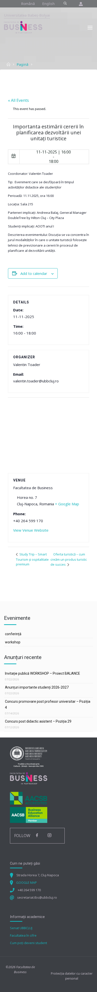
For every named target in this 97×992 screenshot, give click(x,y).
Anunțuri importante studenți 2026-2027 (37, 687)
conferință (13, 634)
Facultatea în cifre (23, 935)
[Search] (65, 3)
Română (28, 3)
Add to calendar (33, 273)
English (48, 3)
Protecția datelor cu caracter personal (72, 976)
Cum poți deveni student (28, 943)
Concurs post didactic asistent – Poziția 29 (38, 721)
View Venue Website (30, 530)
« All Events (18, 100)
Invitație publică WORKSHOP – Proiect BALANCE (42, 673)
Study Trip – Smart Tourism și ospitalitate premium (32, 559)
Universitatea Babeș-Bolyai (27, 15)
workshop (12, 642)
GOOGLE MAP (26, 882)
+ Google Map (67, 503)
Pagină (22, 64)
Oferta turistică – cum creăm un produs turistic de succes (68, 559)
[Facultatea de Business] (23, 27)
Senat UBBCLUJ (21, 928)
